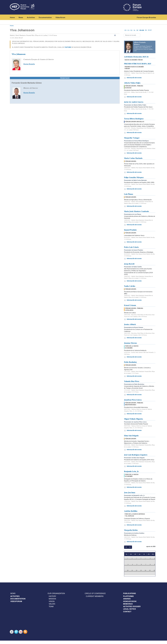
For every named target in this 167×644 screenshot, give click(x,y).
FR (146, 30)
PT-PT (150, 30)
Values (52, 604)
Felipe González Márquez (134, 177)
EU (131, 30)
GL (134, 30)
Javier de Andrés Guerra (133, 102)
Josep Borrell (129, 263)
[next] (130, 547)
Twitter (16, 632)
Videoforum (16, 601)
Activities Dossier (132, 606)
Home (12, 17)
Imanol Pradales (130, 229)
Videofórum (60, 17)
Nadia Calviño (129, 286)
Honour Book (130, 601)
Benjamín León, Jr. (131, 471)
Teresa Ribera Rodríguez (133, 118)
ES (125, 30)
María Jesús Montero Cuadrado (136, 211)
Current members (94, 596)
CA (128, 30)
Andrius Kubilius (130, 511)
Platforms (128, 596)
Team (51, 606)
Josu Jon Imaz (129, 492)
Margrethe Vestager (132, 137)
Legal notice (129, 609)
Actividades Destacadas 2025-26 (136, 56)
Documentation (45, 17)
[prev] (126, 547)
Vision (52, 601)
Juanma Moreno (130, 343)
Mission (52, 598)
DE (137, 30)
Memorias (128, 604)
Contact (127, 611)
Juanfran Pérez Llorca (133, 399)
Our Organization (56, 593)
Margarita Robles (131, 530)
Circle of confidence (95, 593)
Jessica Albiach (130, 324)
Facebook (12, 632)
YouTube (21, 632)
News (21, 17)
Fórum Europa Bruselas (146, 17)
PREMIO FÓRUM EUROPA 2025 (137, 63)
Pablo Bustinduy (130, 362)
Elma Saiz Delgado (131, 435)
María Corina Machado (133, 158)
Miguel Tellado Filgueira (133, 418)
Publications (129, 593)
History (52, 596)
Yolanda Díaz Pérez (131, 381)
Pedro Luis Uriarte (131, 247)
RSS (25, 632)
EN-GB (142, 30)
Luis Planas (128, 194)
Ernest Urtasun (130, 305)
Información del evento (134, 77)
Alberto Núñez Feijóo (132, 82)
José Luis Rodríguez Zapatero (135, 454)
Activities (31, 17)
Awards (127, 598)
